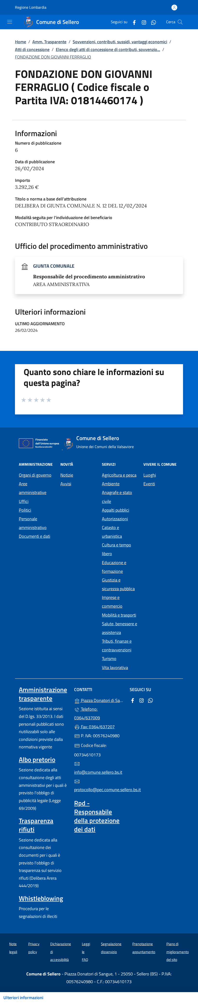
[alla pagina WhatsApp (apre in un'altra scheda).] (151, 22)
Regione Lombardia (30, 7)
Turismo (109, 658)
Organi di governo (35, 475)
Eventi (149, 483)
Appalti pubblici (115, 510)
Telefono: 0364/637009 (87, 713)
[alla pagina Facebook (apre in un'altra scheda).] (132, 22)
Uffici (23, 501)
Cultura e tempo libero (116, 549)
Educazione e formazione (114, 567)
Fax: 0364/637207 (97, 726)
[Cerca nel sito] (180, 22)
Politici (25, 510)
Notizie (66, 475)
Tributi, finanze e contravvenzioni (117, 645)
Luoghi (149, 475)
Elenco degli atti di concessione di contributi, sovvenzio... (108, 49)
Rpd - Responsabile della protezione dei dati (97, 816)
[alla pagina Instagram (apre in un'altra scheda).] (142, 22)
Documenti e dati (34, 536)
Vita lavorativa (115, 667)
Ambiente (111, 483)
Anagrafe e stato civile (117, 496)
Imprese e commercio (112, 601)
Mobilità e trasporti (119, 615)
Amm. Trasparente (49, 41)
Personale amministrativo (33, 523)
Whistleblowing (41, 898)
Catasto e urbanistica (112, 531)
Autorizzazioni (115, 519)
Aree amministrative (32, 488)
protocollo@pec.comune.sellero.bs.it (99, 789)
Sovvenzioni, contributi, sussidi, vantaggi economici (120, 41)
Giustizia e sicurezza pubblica (118, 584)
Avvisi (65, 483)
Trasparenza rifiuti (36, 825)
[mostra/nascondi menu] (10, 22)
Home (20, 41)
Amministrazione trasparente (43, 694)
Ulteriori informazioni (23, 997)
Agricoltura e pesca (119, 475)
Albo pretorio (37, 759)
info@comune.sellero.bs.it (98, 772)
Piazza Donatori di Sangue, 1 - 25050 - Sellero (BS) (102, 700)
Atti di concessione (32, 49)
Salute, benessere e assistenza (119, 628)
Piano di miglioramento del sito (177, 951)
